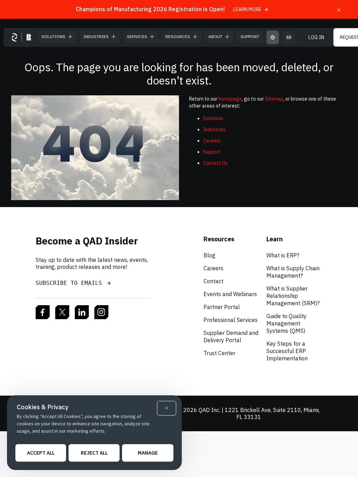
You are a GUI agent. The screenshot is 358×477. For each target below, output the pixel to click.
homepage (230, 99)
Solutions (53, 36)
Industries (96, 36)
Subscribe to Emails (71, 283)
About (215, 36)
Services (137, 36)
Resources (177, 36)
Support (250, 36)
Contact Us (215, 163)
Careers (212, 141)
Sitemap (274, 99)
